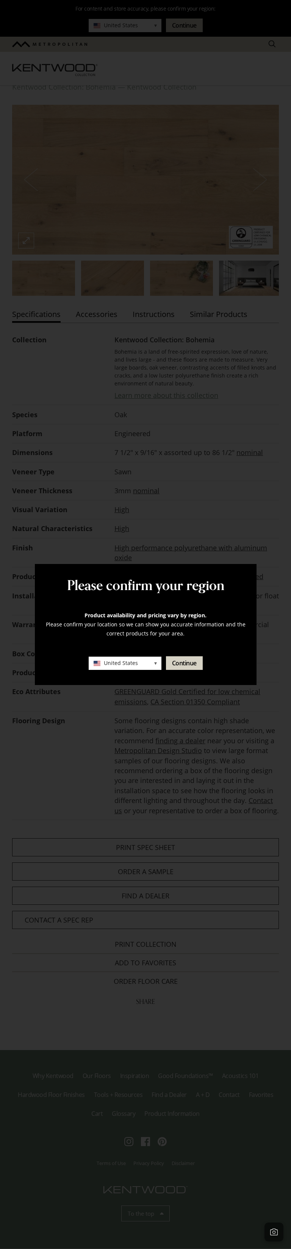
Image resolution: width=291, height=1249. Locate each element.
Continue (184, 663)
